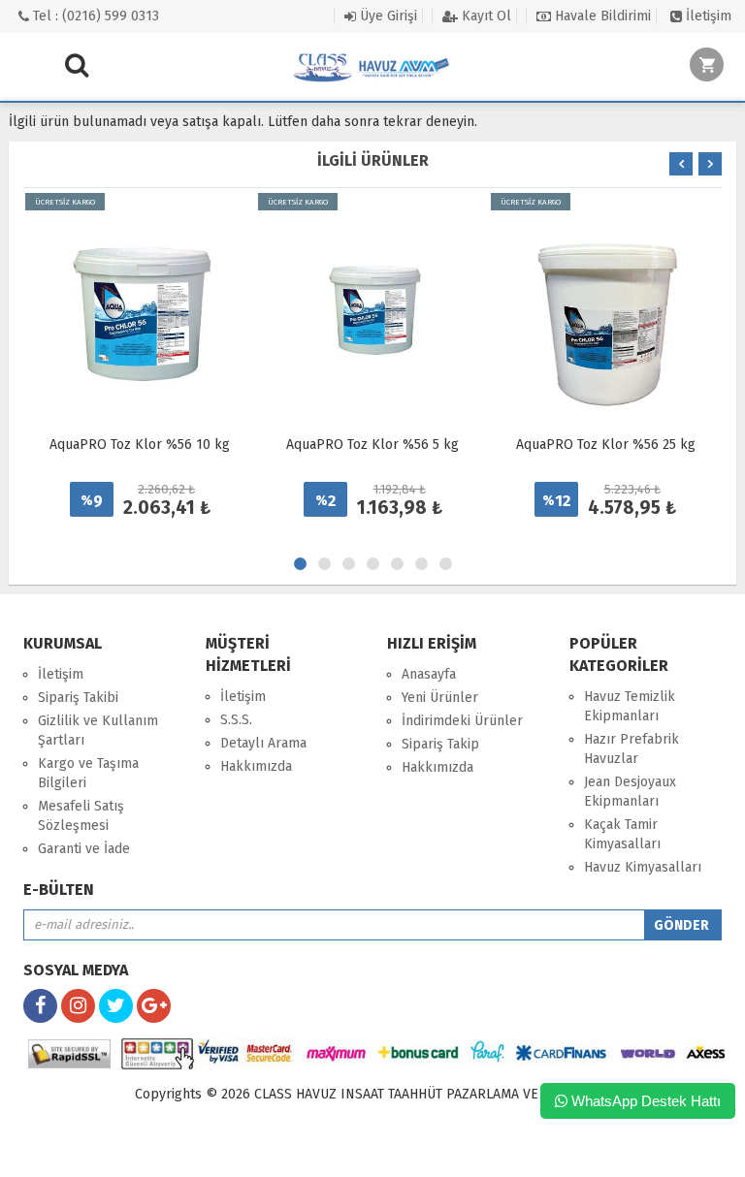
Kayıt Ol (484, 16)
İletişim (706, 16)
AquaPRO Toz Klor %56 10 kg (139, 444)
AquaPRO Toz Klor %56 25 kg (606, 444)
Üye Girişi (386, 16)
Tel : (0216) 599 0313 (94, 16)
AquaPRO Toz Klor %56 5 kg (372, 444)
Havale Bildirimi (601, 16)
